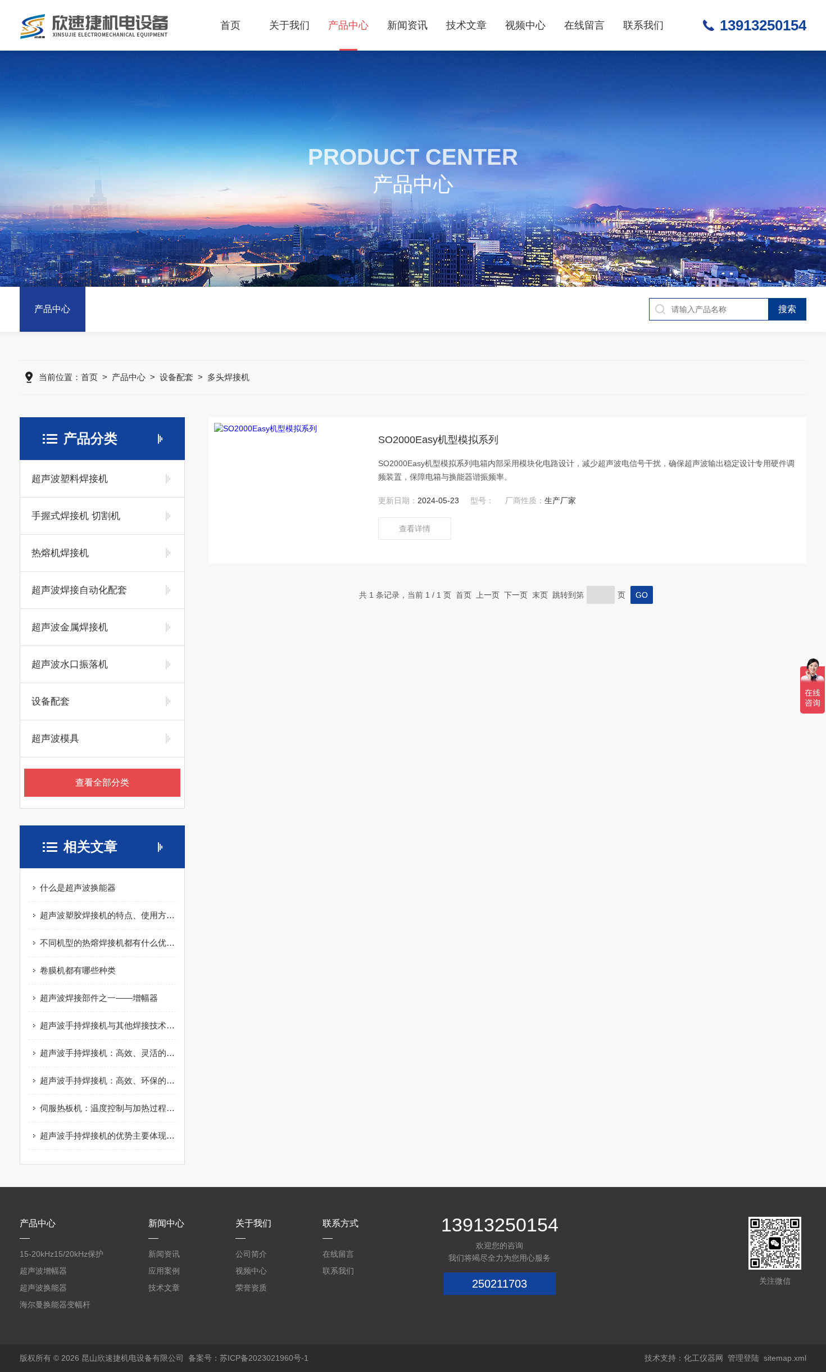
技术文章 (466, 25)
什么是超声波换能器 (78, 887)
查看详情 (414, 528)
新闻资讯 (407, 25)
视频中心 (525, 25)
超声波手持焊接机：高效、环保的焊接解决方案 (108, 1080)
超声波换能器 (43, 1287)
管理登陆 (743, 1357)
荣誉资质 (251, 1287)
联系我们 (643, 25)
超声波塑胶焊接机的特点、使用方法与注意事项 (108, 915)
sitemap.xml (785, 1357)
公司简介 (251, 1253)
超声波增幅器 (43, 1270)
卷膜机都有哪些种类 (78, 970)
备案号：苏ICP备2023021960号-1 (248, 1357)
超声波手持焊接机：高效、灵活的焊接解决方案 (108, 1053)
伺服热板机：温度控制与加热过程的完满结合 (108, 1108)
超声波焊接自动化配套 (79, 590)
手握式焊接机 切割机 (75, 516)
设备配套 (176, 377)
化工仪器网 (703, 1357)
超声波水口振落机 (69, 664)
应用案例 (164, 1270)
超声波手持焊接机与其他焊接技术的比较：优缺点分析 (108, 1025)
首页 (230, 25)
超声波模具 (55, 738)
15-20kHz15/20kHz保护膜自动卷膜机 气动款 (61, 1255)
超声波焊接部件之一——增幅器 (99, 998)
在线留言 (584, 25)
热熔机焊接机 (60, 553)
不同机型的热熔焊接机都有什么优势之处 (108, 942)
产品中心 (348, 25)
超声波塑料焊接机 (69, 478)
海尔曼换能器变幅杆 (55, 1304)
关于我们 (289, 25)
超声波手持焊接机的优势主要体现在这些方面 (108, 1135)
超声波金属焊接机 (69, 627)
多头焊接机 (228, 377)
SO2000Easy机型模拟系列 (438, 439)
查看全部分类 (102, 782)
